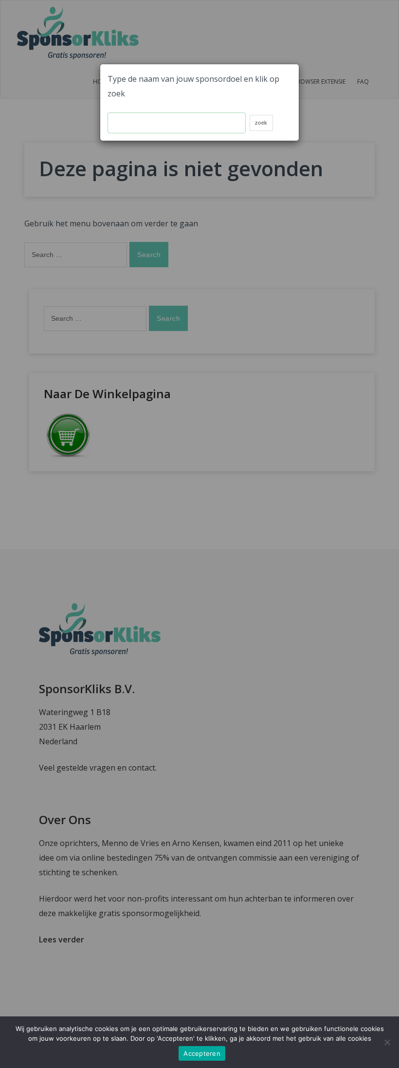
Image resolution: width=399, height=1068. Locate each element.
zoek (261, 123)
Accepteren (201, 1053)
